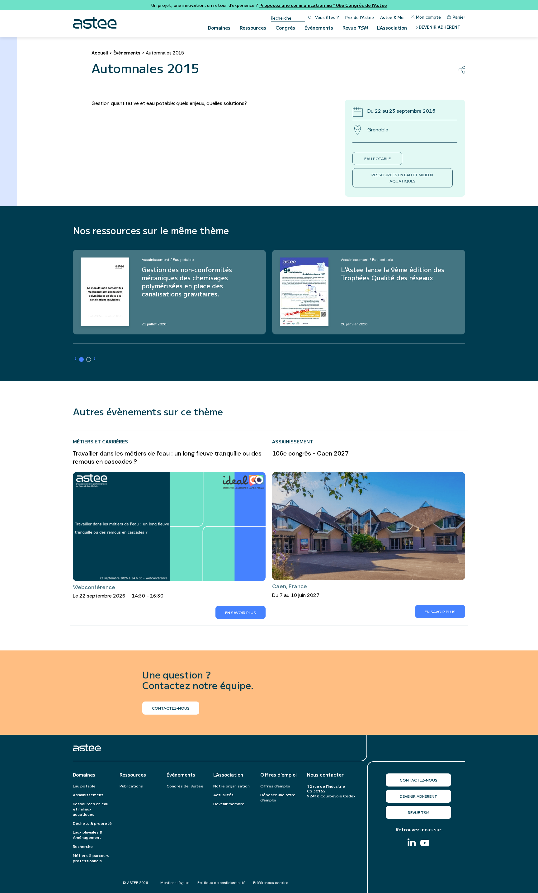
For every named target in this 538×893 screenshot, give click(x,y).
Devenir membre (228, 803)
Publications (131, 785)
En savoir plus (240, 612)
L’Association (392, 27)
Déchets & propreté (92, 823)
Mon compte (428, 17)
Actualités (223, 794)
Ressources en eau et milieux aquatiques (402, 177)
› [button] (75, 359)
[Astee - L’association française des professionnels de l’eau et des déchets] (95, 23)
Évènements (318, 27)
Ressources (253, 27)
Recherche (83, 846)
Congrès (285, 27)
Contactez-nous (418, 779)
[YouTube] (424, 844)
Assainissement (88, 794)
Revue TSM (418, 812)
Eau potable (377, 158)
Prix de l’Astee (359, 17)
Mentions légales (175, 882)
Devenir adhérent (418, 796)
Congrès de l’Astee (185, 785)
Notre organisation (231, 785)
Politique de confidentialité (221, 882)
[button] (81, 359)
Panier (459, 17)
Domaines (219, 27)
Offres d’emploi (278, 774)
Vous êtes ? (327, 17)
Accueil (100, 53)
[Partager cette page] (462, 69)
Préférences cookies (270, 882)
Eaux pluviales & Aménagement (87, 834)
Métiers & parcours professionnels (91, 858)
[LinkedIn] (412, 843)
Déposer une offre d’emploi (277, 797)
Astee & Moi (392, 17)
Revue (355, 27)
